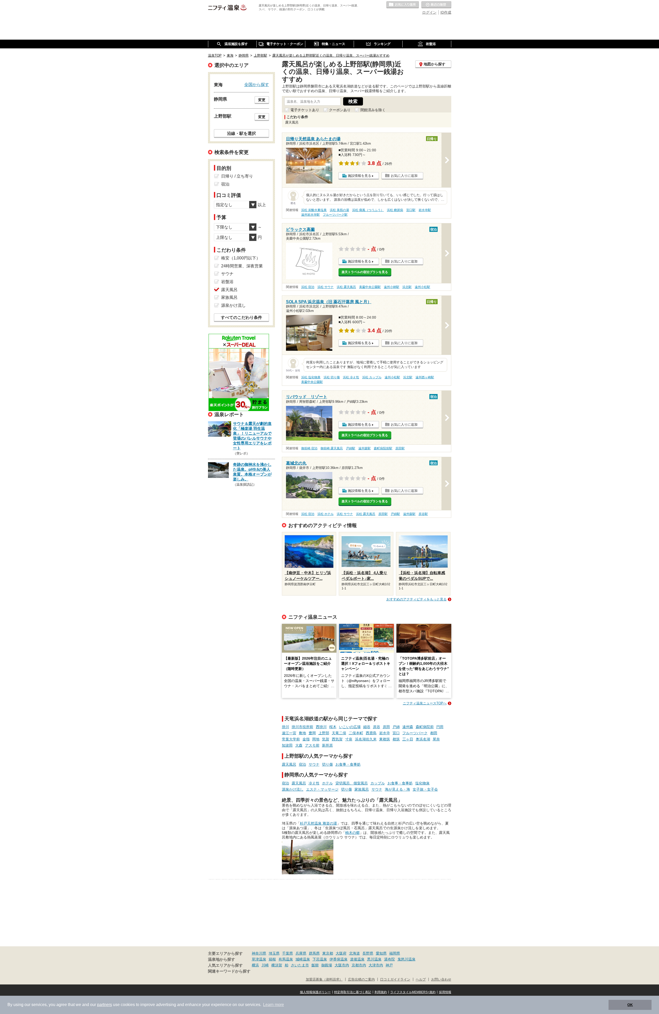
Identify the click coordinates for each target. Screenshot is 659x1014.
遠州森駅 (364, 448)
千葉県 (287, 953)
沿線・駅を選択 (241, 133)
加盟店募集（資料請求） (324, 979)
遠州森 (407, 727)
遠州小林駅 (391, 287)
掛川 (285, 727)
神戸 (389, 965)
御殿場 (326, 965)
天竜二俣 (339, 733)
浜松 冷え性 (351, 377)
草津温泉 (259, 959)
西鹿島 (371, 733)
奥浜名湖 (423, 739)
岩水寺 (384, 733)
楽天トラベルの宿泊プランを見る (365, 272)
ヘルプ (421, 979)
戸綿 (396, 727)
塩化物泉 (422, 783)
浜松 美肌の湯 (339, 210)
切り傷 (327, 764)
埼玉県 (274, 953)
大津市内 (376, 965)
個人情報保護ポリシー (315, 992)
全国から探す (256, 84)
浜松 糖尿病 (395, 210)
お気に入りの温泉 (402, 4)
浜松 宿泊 (307, 287)
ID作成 (445, 12)
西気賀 (337, 739)
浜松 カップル (371, 377)
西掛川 (321, 727)
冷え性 (314, 783)
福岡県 (394, 953)
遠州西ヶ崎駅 (424, 377)
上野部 (323, 733)
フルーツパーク (415, 733)
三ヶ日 (407, 739)
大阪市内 (342, 965)
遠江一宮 (289, 733)
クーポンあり (340, 110)
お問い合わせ (441, 979)
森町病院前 (425, 727)
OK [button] (630, 1005)
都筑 (396, 739)
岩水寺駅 (425, 210)
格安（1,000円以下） (240, 258)
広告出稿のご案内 (361, 979)
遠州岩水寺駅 (310, 214)
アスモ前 (312, 745)
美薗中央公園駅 (370, 287)
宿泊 (302, 764)
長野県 (367, 953)
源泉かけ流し (293, 789)
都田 (433, 733)
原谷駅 (423, 514)
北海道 (354, 953)
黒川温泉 (374, 959)
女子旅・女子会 (425, 789)
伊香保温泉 (339, 959)
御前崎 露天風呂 (331, 448)
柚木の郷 (352, 833)
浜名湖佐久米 (366, 739)
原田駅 (400, 448)
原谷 (376, 727)
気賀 (325, 739)
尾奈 (436, 739)
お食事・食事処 (348, 764)
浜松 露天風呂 (346, 287)
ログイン (429, 12)
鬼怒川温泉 (406, 959)
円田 (440, 727)
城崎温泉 (303, 959)
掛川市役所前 (302, 727)
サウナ (314, 764)
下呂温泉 (320, 959)
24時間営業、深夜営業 (242, 266)
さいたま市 (300, 965)
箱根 (272, 959)
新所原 (327, 745)
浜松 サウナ (325, 287)
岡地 (315, 739)
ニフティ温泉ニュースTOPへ (425, 703)
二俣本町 (356, 733)
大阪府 (341, 953)
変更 (261, 100)
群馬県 (314, 953)
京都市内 (359, 965)
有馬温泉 (286, 959)
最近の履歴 (436, 4)
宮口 (396, 733)
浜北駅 (407, 287)
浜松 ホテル (325, 514)
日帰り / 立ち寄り (237, 176)
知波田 (287, 745)
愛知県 (381, 953)
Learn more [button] (273, 1004)
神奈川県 (259, 953)
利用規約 (381, 992)
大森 (298, 745)
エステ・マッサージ (322, 789)
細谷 (366, 727)
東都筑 (384, 739)
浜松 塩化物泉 (310, 377)
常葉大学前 (291, 739)
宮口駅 (410, 210)
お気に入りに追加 (404, 176)
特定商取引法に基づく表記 (352, 992)
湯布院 (389, 959)
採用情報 (445, 992)
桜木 (332, 727)
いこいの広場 (350, 727)
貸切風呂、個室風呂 (351, 783)
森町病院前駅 (383, 448)
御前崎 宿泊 (309, 448)
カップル (377, 783)
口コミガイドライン (395, 979)
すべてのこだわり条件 (241, 317)
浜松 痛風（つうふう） (368, 210)
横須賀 (276, 965)
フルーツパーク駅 (335, 214)
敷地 (302, 733)
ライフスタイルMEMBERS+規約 (413, 992)
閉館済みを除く (373, 110)
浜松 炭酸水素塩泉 (314, 210)
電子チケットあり (304, 110)
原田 (386, 727)
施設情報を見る (359, 176)
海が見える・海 (397, 789)
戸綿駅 (350, 448)
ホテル (327, 783)
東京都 (327, 953)
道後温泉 (357, 959)
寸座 (348, 739)
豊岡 (312, 733)
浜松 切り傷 (332, 377)
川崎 (265, 965)
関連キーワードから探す (229, 971)
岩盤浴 (227, 281)
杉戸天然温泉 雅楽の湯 (318, 823)
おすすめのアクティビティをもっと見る (416, 599)
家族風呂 (361, 789)
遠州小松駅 (422, 287)
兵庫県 (301, 953)
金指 (306, 739)
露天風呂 (289, 764)
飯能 (315, 965)
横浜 (255, 965)
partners (104, 1004)
